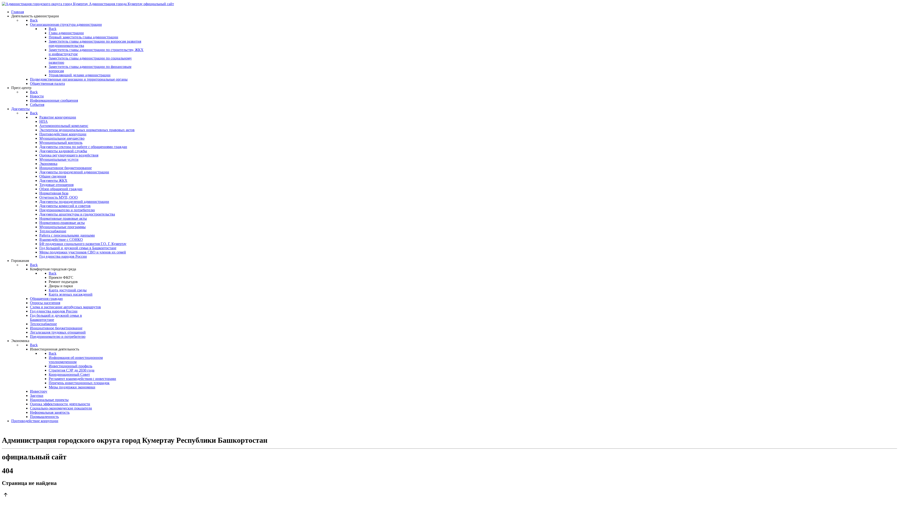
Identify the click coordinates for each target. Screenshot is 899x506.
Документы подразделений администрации (74, 172)
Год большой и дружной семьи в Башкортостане (77, 248)
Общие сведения (52, 176)
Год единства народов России (63, 256)
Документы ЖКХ (53, 180)
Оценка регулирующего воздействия (68, 155)
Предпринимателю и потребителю (67, 210)
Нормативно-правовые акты (62, 223)
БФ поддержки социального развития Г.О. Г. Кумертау (82, 244)
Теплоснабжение (52, 231)
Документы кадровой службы (63, 151)
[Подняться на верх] (449, 495)
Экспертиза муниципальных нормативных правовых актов (87, 130)
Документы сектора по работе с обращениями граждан (83, 147)
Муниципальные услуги (58, 159)
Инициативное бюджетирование (65, 168)
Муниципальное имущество (62, 138)
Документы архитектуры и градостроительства (77, 214)
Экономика (48, 164)
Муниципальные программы (62, 227)
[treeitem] (57, 117)
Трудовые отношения (56, 185)
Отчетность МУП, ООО (58, 197)
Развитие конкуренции (57, 117)
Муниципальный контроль (60, 143)
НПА (43, 121)
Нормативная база (53, 193)
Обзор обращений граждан (60, 189)
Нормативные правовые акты (63, 218)
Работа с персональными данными (67, 235)
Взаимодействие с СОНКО (61, 240)
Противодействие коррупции (62, 134)
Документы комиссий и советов (65, 206)
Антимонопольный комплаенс (63, 126)
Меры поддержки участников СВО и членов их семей (82, 252)
